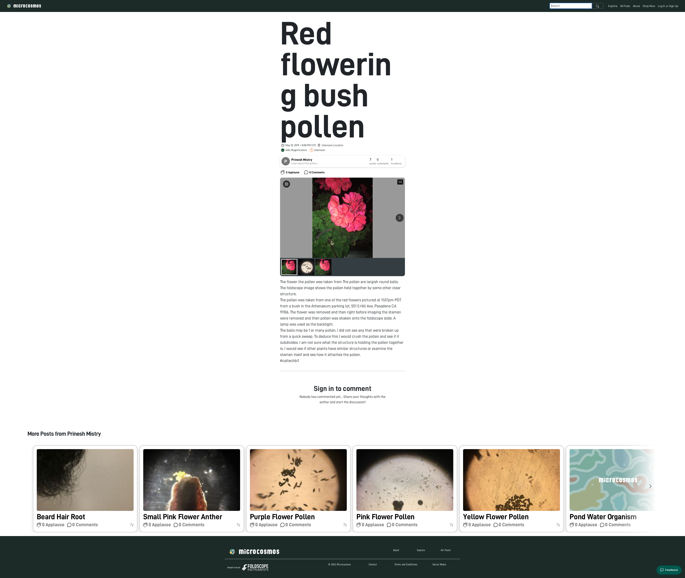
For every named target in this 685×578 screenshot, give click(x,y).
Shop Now (649, 5)
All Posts (625, 5)
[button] (85, 488)
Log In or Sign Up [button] (668, 5)
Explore (612, 5)
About (636, 5)
